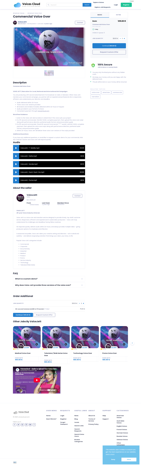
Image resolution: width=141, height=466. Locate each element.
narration (95, 97)
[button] (16, 148)
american (106, 92)
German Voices (122, 433)
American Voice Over (35, 13)
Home (48, 416)
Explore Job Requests (102, 7)
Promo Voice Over (109, 353)
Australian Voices (120, 422)
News (76, 416)
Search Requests (77, 430)
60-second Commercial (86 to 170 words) (32, 309)
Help (104, 416)
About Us (91, 416)
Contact (77, 196)
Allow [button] (129, 459)
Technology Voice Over (82, 353)
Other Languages (121, 444)
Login (116, 5)
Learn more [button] (110, 454)
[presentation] (132, 343)
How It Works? (51, 419)
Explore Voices (98, 2)
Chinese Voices (122, 440)
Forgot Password (63, 423)
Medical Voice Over (23, 353)
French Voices (122, 430)
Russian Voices (122, 436)
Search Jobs (79, 426)
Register (126, 5)
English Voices (122, 426)
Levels (76, 422)
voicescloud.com (24, 417)
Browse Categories (78, 440)
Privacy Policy (93, 424)
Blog (76, 419)
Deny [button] (113, 459)
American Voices (18, 13)
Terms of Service (91, 420)
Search (87, 5)
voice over (96, 92)
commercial (117, 92)
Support (106, 419)
